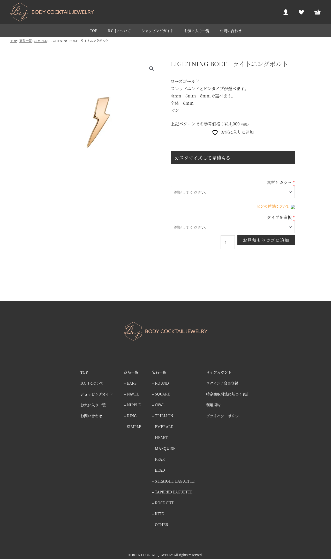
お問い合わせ (231, 30)
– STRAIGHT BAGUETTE (173, 481)
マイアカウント (218, 372)
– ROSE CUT (163, 502)
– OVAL (158, 404)
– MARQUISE (163, 448)
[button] (151, 68)
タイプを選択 (279, 217)
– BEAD (158, 470)
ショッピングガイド (157, 30)
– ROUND (160, 383)
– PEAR (158, 459)
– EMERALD (163, 426)
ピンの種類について (273, 206)
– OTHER (160, 524)
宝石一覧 (159, 372)
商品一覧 (25, 40)
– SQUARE (161, 394)
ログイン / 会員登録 (222, 383)
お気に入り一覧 (196, 30)
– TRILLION (162, 415)
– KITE (158, 513)
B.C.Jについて (119, 30)
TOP (93, 30)
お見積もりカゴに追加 (266, 240)
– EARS (130, 383)
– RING (130, 415)
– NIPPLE (132, 404)
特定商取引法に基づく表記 (228, 394)
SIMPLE (40, 40)
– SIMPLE (132, 426)
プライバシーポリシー (224, 415)
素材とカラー (279, 182)
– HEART (160, 437)
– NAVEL (131, 394)
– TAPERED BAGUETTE (172, 491)
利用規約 (213, 404)
